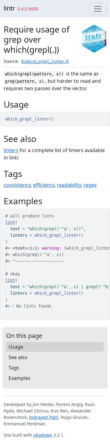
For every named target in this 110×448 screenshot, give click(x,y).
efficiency (43, 185)
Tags (14, 367)
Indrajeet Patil (43, 417)
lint (10, 222)
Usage (16, 346)
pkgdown (42, 435)
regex (90, 185)
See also (18, 357)
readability (69, 185)
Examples (20, 378)
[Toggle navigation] (97, 9)
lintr (9, 8)
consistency (17, 185)
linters (11, 150)
